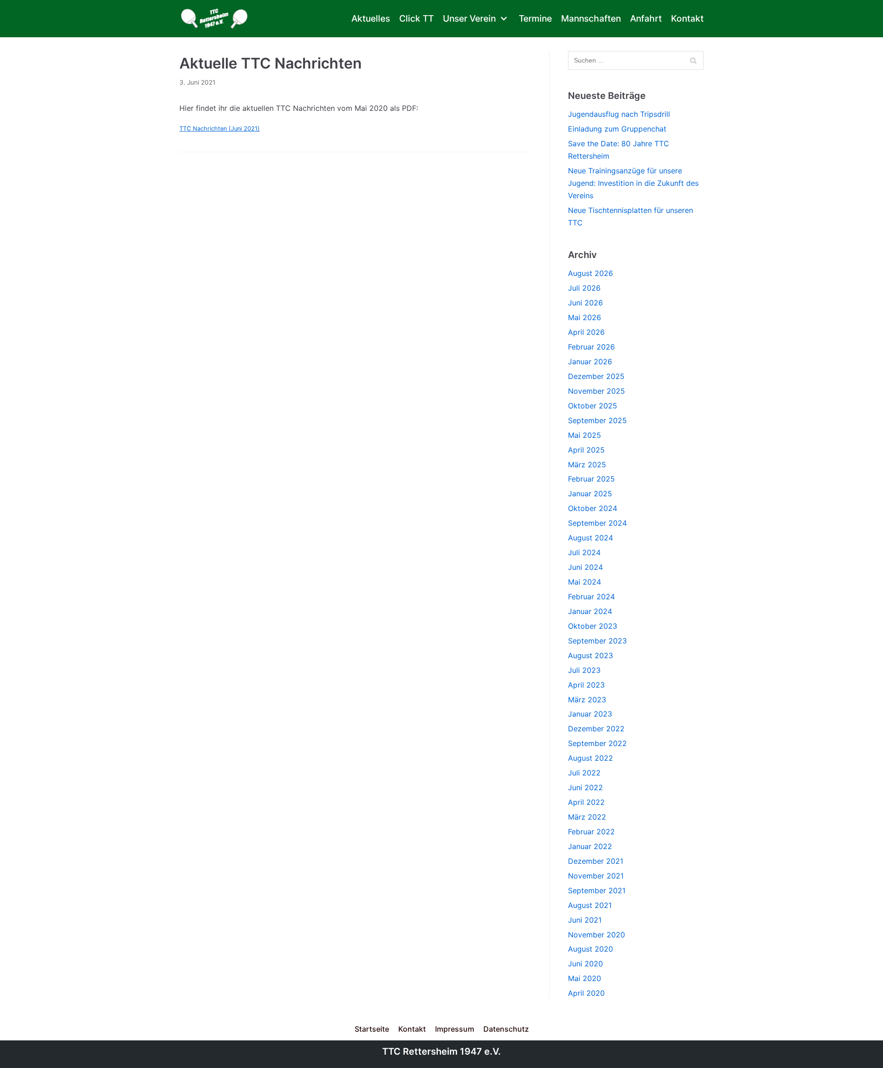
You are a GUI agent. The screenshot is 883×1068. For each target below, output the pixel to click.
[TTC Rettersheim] (216, 18)
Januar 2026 (590, 361)
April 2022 (586, 802)
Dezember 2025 (596, 376)
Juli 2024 (584, 552)
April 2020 (586, 993)
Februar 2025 (591, 478)
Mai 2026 (584, 317)
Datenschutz (506, 1029)
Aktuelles (370, 18)
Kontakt (687, 18)
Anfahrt (646, 18)
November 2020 (596, 934)
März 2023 (587, 699)
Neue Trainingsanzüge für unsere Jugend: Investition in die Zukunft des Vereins (633, 183)
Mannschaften (591, 18)
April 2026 (586, 332)
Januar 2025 (590, 493)
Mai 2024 (584, 581)
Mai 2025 (584, 435)
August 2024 (590, 537)
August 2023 (590, 655)
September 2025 (597, 420)
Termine (535, 18)
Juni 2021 (585, 919)
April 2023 (586, 684)
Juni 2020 (585, 963)
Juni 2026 (585, 302)
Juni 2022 (585, 787)
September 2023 (597, 640)
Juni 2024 (585, 567)
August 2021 (590, 905)
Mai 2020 (584, 978)
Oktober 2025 (592, 405)
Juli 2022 (584, 772)
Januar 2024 (590, 611)
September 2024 (597, 523)
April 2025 (586, 449)
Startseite (372, 1029)
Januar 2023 (590, 713)
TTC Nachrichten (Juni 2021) (219, 128)
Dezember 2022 (596, 728)
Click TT (416, 18)
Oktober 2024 (592, 508)
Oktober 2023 (592, 626)
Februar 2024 (591, 596)
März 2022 (587, 816)
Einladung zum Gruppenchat (617, 128)
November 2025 (596, 391)
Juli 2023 (584, 670)
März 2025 (587, 464)
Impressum (454, 1029)
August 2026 (590, 273)
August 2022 (590, 758)
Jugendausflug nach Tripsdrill (619, 114)
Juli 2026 (584, 288)
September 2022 (597, 743)
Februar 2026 (591, 346)
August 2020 (590, 948)
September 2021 (596, 890)
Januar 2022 (590, 846)
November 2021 (596, 875)
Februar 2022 (591, 831)
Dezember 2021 (595, 861)
